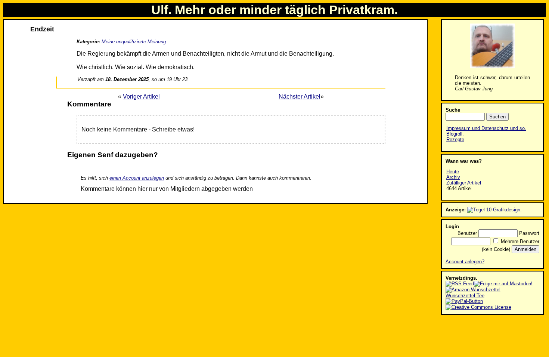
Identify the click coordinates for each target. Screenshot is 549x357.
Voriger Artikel (141, 96)
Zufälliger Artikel (463, 183)
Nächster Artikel (299, 96)
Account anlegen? (465, 261)
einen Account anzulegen (136, 178)
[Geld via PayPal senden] (464, 301)
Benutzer (467, 233)
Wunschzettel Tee (465, 295)
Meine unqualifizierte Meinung (134, 41)
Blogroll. (455, 134)
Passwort (529, 233)
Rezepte (455, 139)
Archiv (453, 177)
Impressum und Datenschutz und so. (486, 128)
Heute (452, 171)
